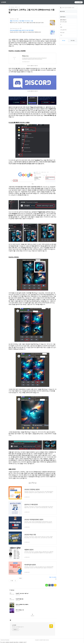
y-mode (3, 2)
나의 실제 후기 (63, 29)
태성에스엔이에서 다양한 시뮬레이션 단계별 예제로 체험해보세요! (25, 32)
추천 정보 (62, 32)
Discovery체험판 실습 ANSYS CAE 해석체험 (22, 30)
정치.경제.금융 (63, 21)
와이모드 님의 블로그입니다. (18, 626)
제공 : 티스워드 (52, 577)
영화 (61, 27)
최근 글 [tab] (63, 40)
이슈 (61, 35)
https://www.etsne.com (14, 28)
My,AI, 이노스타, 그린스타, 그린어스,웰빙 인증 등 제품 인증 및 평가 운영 (27, 22)
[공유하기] (15, 580)
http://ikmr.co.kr (13, 18)
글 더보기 (32, 615)
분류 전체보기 (63, 19)
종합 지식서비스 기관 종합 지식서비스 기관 (21, 21)
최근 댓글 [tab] (72, 40)
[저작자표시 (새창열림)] (55, 579)
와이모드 (12, 7)
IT (9, 7)
